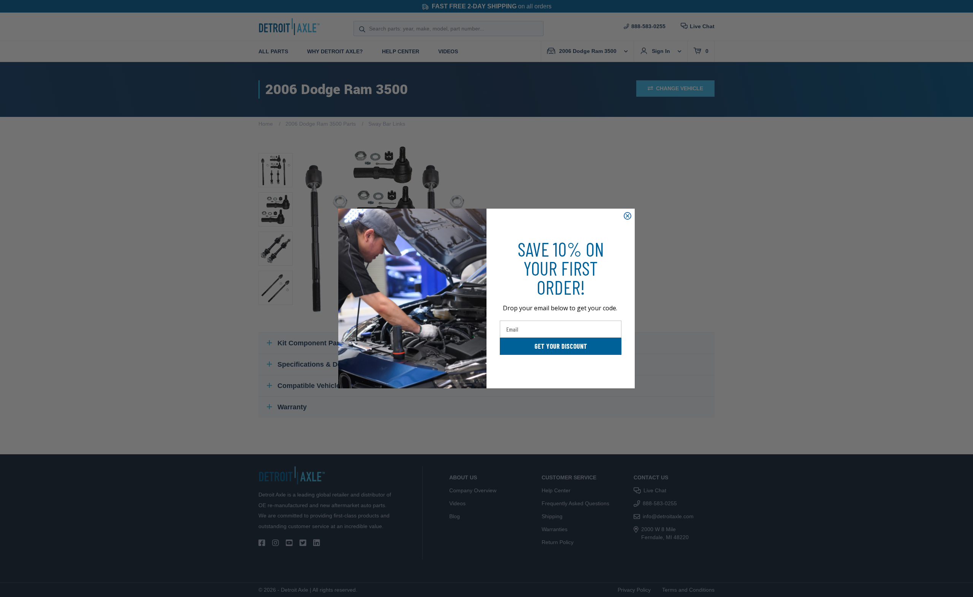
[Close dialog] (627, 215)
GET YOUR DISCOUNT (560, 346)
